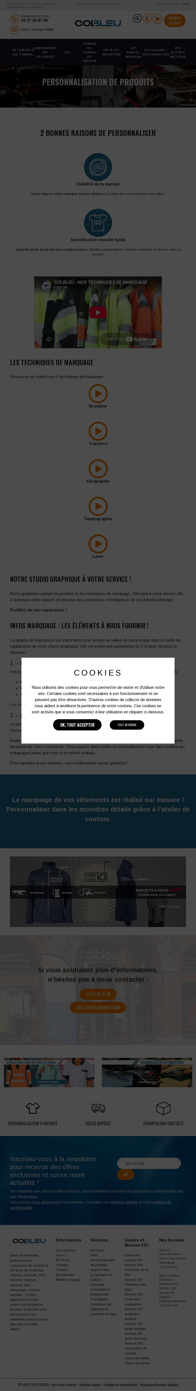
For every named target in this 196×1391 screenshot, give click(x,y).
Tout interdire (127, 725)
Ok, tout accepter (77, 725)
